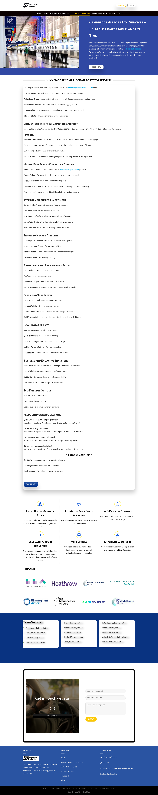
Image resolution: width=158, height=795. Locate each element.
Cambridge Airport (66, 170)
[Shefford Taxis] (30, 5)
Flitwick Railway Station (111, 628)
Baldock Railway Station (73, 628)
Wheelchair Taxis (99, 13)
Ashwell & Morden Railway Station (115, 637)
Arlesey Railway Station (35, 638)
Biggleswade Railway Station (37, 628)
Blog (121, 13)
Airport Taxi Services (79, 13)
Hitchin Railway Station (73, 623)
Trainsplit (112, 13)
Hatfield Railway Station (73, 637)
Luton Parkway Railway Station (114, 623)
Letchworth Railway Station (112, 642)
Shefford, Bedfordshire (132, 49)
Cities (37, 13)
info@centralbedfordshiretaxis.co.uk (119, 769)
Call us (106, 763)
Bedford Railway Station (111, 632)
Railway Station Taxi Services (55, 13)
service (76, 170)
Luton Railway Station (72, 632)
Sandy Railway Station (72, 642)
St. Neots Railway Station (35, 633)
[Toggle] (96, 757)
